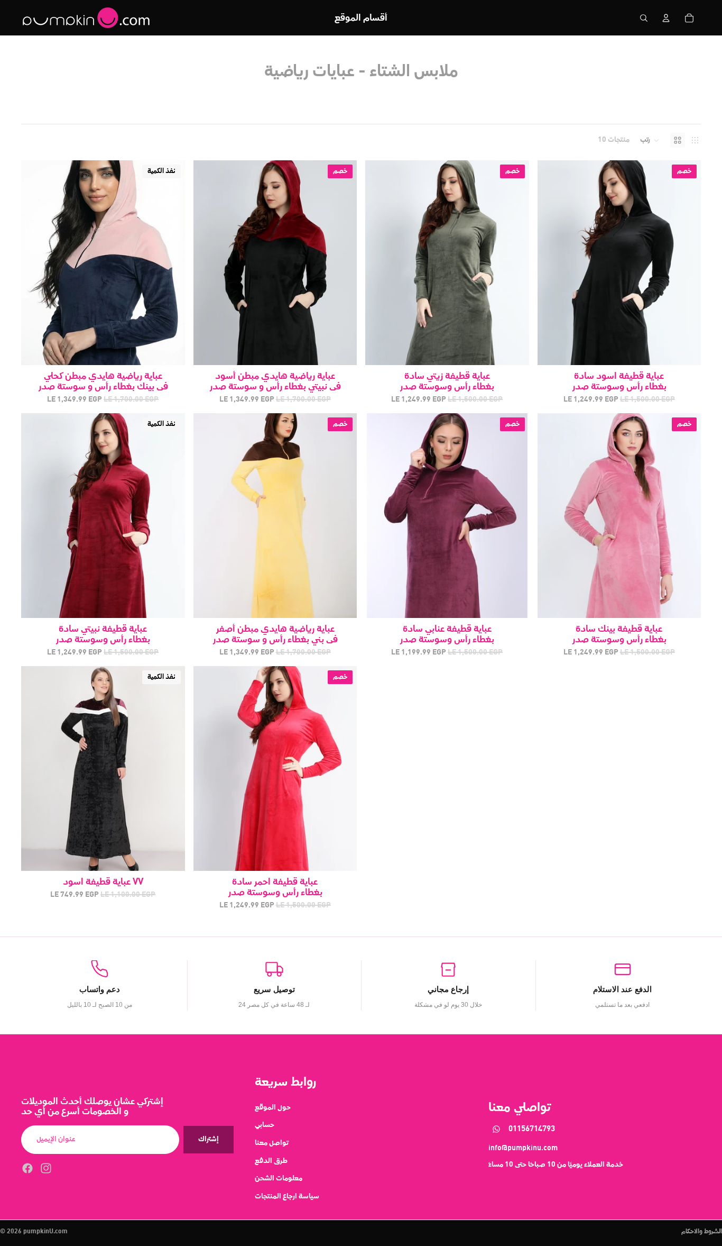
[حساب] (666, 18)
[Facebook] (27, 1167)
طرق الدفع (271, 1160)
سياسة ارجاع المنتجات (287, 1195)
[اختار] (340, 348)
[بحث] (643, 18)
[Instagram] (46, 1167)
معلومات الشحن (278, 1178)
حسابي (264, 1125)
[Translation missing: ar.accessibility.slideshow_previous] (37, 263)
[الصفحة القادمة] (169, 263)
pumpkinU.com (45, 1232)
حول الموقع (273, 1107)
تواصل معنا (272, 1143)
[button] (650, 140)
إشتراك (208, 1139)
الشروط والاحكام (701, 1232)
